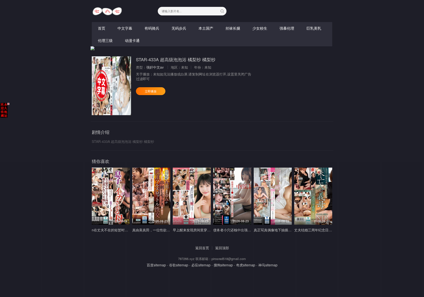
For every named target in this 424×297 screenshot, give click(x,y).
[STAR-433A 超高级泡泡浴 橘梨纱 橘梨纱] (111, 85)
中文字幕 (125, 28)
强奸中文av (155, 67)
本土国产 (206, 28)
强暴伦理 (286, 28)
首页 (101, 28)
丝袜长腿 (232, 28)
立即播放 (151, 91)
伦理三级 (105, 40)
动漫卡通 (132, 40)
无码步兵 (179, 28)
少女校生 (259, 28)
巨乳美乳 (313, 28)
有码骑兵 (152, 28)
